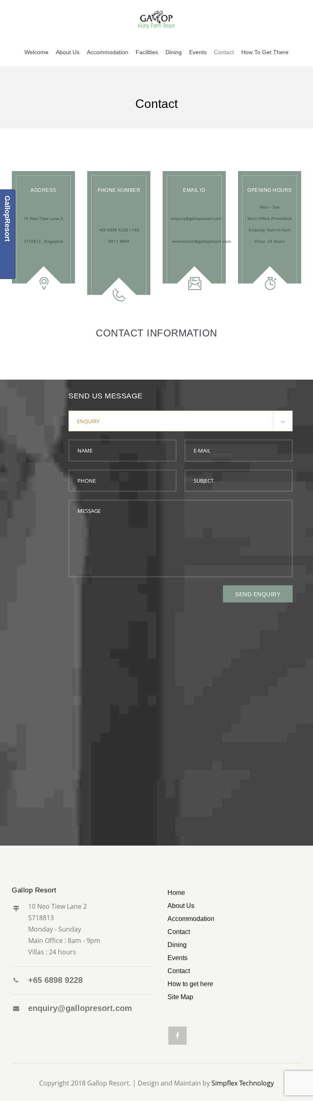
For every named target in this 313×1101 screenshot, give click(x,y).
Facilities (147, 52)
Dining (173, 52)
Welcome (36, 52)
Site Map (180, 996)
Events (198, 52)
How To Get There (265, 52)
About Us (67, 52)
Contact (224, 52)
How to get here (190, 983)
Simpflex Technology (243, 1083)
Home (176, 892)
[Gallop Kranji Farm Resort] (156, 19)
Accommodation (107, 52)
